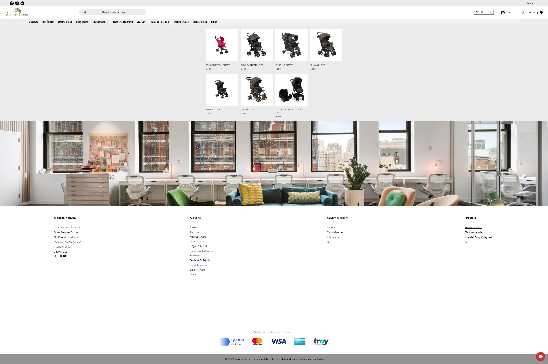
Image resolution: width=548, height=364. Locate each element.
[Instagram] (12, 3)
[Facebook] (17, 3)
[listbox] (484, 12)
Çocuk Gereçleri (198, 265)
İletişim (331, 227)
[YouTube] (22, 3)
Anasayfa (195, 227)
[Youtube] (65, 256)
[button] (484, 12)
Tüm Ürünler (196, 232)
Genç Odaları (197, 241)
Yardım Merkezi (335, 232)
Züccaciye (195, 255)
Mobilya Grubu (198, 236)
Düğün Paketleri (198, 246)
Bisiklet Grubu (197, 269)
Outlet (193, 274)
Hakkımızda (333, 237)
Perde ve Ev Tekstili (200, 260)
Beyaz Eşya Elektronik (201, 250)
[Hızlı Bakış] (222, 45)
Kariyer (331, 242)
